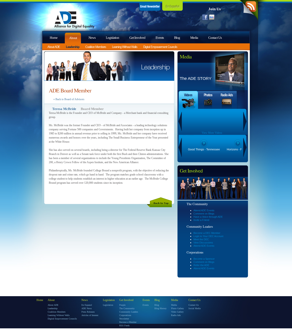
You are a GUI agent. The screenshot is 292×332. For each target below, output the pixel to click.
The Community (127, 308)
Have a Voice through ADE (208, 216)
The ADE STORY (195, 78)
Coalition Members (95, 47)
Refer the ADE (201, 265)
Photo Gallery (177, 308)
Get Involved (137, 37)
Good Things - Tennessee (204, 149)
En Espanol (86, 305)
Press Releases (88, 312)
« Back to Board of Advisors (68, 99)
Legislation (112, 37)
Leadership (72, 47)
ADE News (86, 308)
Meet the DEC (201, 239)
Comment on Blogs (203, 213)
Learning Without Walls (124, 47)
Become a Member (127, 322)
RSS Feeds (124, 325)
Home (53, 37)
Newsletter (124, 318)
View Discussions (203, 242)
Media (194, 37)
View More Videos (212, 132)
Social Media (194, 308)
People (122, 305)
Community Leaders (128, 312)
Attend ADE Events (203, 210)
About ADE (53, 47)
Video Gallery (177, 312)
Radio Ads (176, 315)
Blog (177, 37)
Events (160, 37)
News (92, 37)
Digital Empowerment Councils (160, 47)
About (73, 38)
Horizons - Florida (238, 149)
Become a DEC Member (206, 233)
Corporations (125, 315)
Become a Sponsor (204, 258)
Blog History (160, 308)
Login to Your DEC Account (208, 236)
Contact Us (215, 37)
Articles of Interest (89, 315)
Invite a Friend (201, 220)
